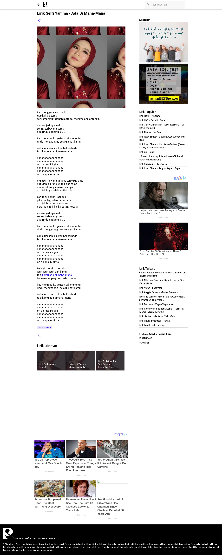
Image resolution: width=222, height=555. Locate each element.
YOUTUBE (144, 343)
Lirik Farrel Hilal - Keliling (151, 325)
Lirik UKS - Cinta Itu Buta (152, 120)
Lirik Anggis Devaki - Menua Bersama (158, 292)
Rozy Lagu (21, 544)
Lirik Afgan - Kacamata (150, 288)
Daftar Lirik (30, 538)
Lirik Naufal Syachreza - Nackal (154, 321)
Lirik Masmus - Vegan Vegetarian (156, 304)
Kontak (52, 538)
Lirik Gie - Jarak (147, 152)
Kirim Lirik (42, 538)
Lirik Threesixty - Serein (151, 132)
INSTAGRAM (145, 338)
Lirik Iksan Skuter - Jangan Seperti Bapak (160, 168)
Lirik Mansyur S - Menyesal (153, 164)
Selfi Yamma (44, 327)
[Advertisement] (81, 403)
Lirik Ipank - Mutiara (149, 116)
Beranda (19, 538)
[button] (39, 21)
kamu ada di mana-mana (57, 275)
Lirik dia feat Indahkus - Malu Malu (157, 316)
